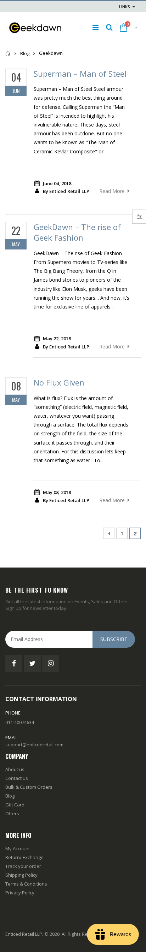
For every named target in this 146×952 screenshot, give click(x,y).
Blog (24, 53)
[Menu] (95, 27)
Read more (112, 191)
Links (124, 6)
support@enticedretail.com (34, 744)
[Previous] (108, 533)
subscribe (113, 639)
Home (8, 53)
